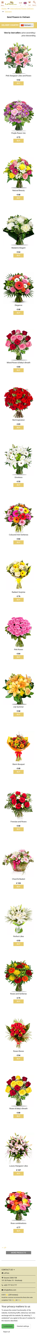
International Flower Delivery (22, 8)
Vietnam (8, 11)
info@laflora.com (9, 1290)
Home (4, 8)
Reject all (6, 1332)
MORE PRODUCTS (18, 1253)
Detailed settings (23, 1326)
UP (4, 1248)
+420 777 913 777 (10, 1285)
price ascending (28, 33)
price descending (28, 36)
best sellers (16, 33)
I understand (7, 1326)
